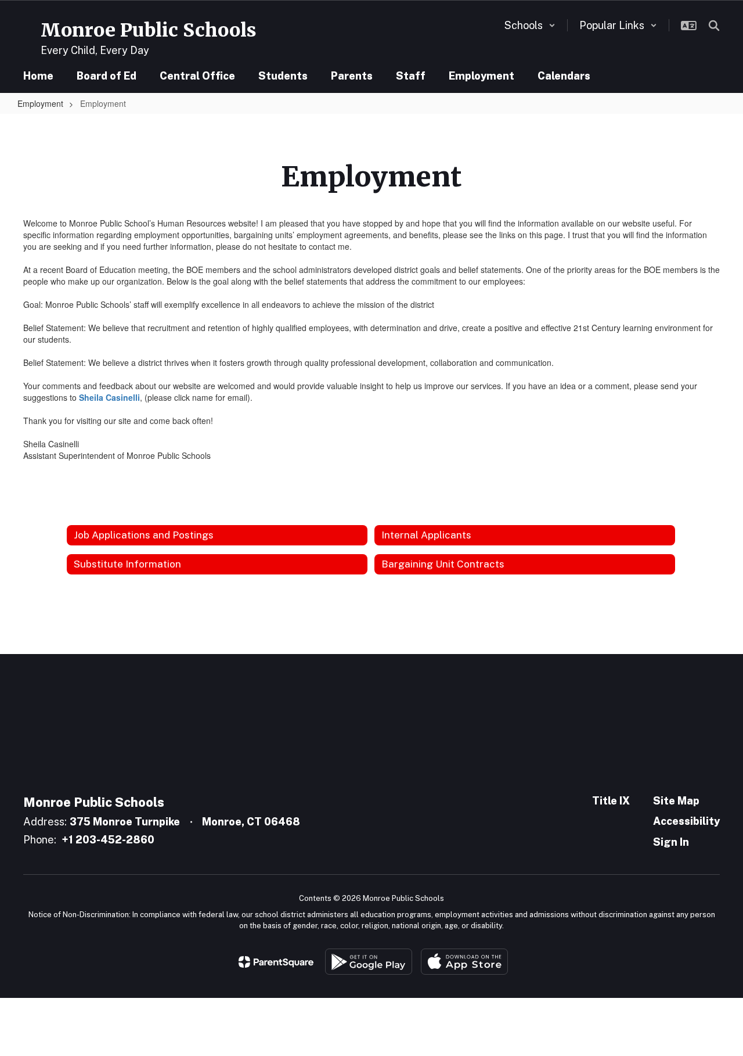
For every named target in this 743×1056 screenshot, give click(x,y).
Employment (40, 103)
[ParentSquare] (276, 962)
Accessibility (686, 821)
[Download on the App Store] (464, 962)
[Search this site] (714, 25)
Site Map (676, 801)
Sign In (671, 842)
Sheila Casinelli (109, 397)
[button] (530, 25)
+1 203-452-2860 (108, 840)
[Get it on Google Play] (368, 962)
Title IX (611, 801)
